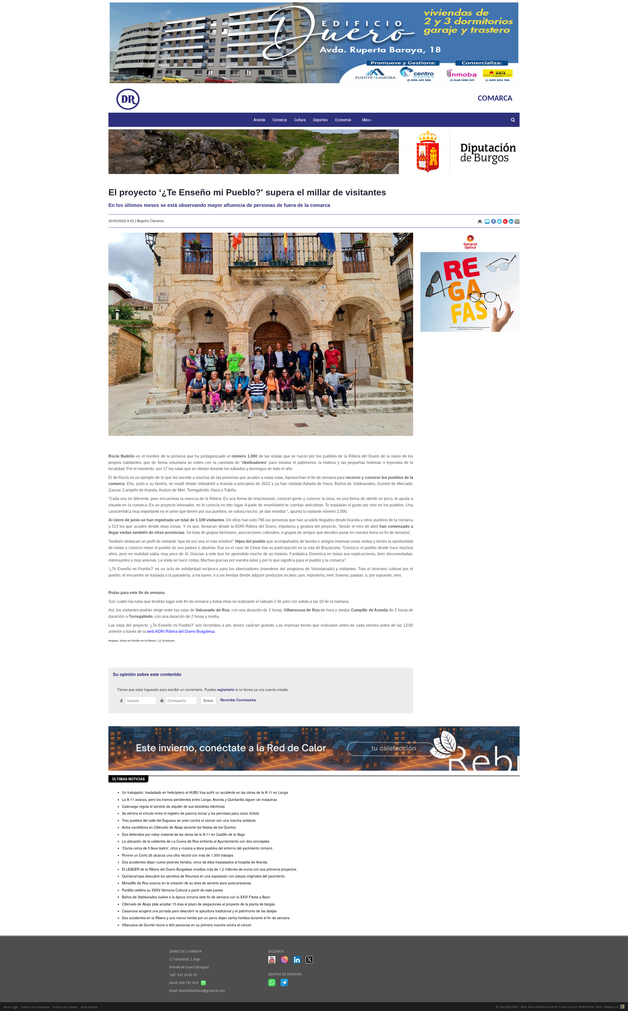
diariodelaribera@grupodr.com (202, 991)
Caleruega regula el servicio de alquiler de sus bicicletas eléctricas (173, 806)
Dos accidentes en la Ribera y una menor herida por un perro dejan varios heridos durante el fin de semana (205, 917)
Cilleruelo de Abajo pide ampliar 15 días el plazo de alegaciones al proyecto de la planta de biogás (198, 904)
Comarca (280, 119)
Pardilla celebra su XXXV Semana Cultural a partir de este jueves (172, 890)
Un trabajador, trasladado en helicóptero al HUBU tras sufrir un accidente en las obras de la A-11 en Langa (205, 792)
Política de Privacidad (35, 1007)
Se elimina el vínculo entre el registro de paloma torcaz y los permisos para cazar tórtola (190, 813)
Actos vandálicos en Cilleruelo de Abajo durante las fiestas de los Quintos (179, 827)
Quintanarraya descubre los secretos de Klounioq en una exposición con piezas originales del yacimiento (203, 876)
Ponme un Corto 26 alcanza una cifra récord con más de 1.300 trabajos (177, 855)
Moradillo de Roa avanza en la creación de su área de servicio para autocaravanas (186, 882)
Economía (343, 119)
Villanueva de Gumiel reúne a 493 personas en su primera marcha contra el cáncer (186, 924)
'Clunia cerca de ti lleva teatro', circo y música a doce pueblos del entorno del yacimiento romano (197, 848)
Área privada (89, 1007)
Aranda (259, 119)
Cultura (300, 119)
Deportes (320, 119)
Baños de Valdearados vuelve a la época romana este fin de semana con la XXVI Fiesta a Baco (196, 896)
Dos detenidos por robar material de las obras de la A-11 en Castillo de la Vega (183, 834)
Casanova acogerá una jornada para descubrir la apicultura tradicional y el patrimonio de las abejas (199, 910)
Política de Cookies (65, 1007)
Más (365, 119)
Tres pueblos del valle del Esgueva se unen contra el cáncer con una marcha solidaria (189, 820)
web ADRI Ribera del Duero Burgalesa (180, 631)
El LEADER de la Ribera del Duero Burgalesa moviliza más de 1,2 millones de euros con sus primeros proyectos (209, 869)
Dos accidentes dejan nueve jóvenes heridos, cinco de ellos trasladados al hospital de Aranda (194, 862)
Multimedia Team (590, 1007)
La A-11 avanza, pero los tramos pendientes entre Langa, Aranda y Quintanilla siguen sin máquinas (199, 799)
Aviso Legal (11, 1007)
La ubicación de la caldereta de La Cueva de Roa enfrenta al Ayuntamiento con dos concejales (195, 841)
